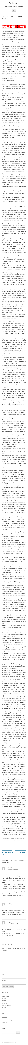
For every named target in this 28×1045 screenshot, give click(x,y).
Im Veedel (4, 1007)
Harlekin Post (7, 840)
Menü (14, 10)
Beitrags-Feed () (6, 1019)
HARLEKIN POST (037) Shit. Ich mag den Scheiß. (7, 852)
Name (3, 968)
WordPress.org (5, 1022)
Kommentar (5, 950)
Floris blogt (14, 3)
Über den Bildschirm (6, 1005)
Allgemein (17, 838)
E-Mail (3, 974)
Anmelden (4, 1017)
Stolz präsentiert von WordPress (9, 1042)
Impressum (4, 998)
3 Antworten (5, 22)
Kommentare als (7, 1020)
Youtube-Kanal (5, 996)
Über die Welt (5, 1002)
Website (4, 980)
